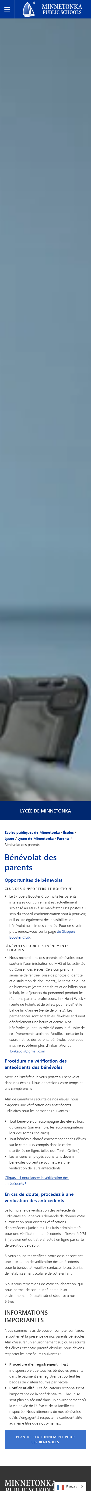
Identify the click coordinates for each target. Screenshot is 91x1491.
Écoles (68, 832)
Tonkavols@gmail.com (27, 1051)
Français (71, 1486)
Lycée (9, 838)
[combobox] (70, 1486)
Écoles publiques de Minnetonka (43, 3)
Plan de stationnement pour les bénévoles (45, 1439)
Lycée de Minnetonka (45, 810)
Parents (63, 838)
